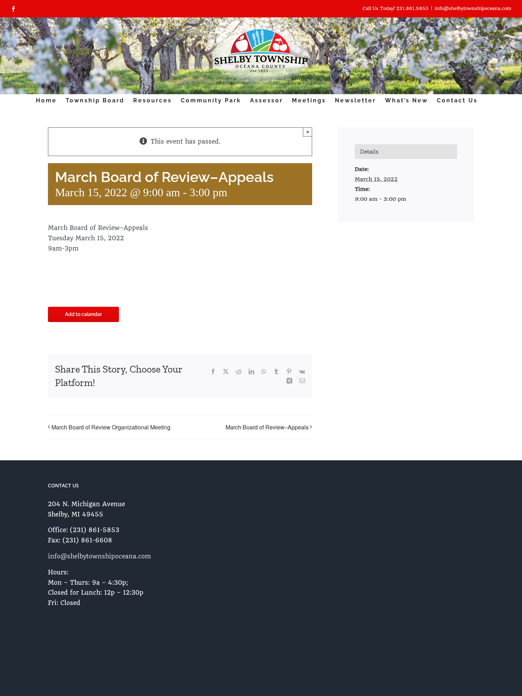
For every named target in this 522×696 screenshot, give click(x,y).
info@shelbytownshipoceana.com (473, 8)
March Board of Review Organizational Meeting (110, 427)
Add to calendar (83, 314)
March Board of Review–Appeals (267, 427)
